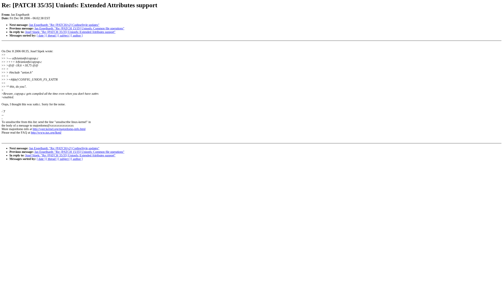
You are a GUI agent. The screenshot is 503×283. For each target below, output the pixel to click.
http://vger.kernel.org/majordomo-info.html (59, 129)
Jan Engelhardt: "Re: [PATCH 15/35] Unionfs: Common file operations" (79, 28)
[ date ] (41, 35)
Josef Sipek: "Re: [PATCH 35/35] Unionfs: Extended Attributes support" (70, 32)
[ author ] (77, 35)
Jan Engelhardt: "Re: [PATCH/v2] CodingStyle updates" (64, 25)
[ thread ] (51, 35)
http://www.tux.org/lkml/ (46, 132)
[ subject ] (64, 35)
